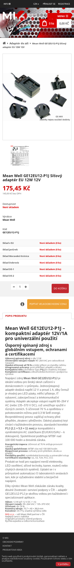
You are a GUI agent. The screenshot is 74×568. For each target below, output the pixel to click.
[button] (36, 4)
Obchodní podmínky (13, 541)
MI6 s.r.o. (9, 514)
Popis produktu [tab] (16, 315)
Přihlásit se (49, 3)
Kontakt (7, 545)
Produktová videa (12, 549)
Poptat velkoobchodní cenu (48, 304)
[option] (37, 97)
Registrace (64, 3)
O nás (5, 537)
